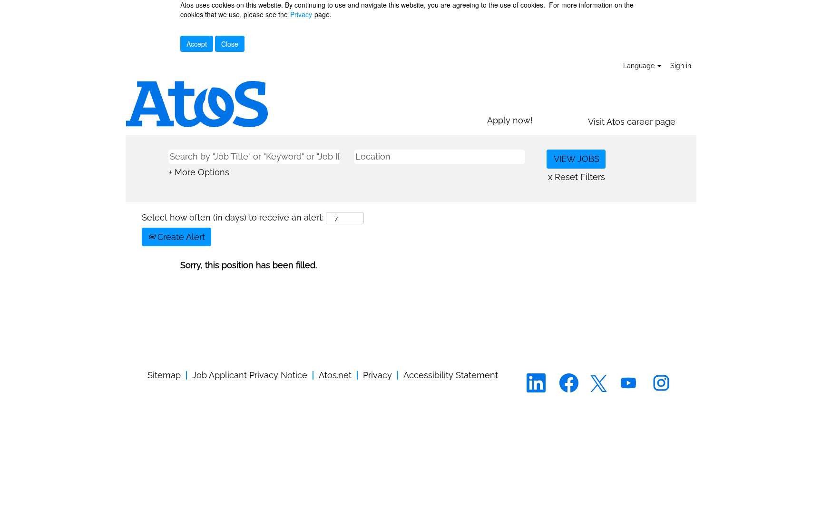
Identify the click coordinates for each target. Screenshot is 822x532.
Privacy (301, 14)
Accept (196, 44)
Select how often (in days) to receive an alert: (232, 217)
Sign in (680, 66)
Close (229, 44)
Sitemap (164, 375)
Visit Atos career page (631, 122)
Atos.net (335, 375)
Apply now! (510, 120)
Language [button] (639, 66)
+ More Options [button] (199, 172)
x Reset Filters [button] (576, 177)
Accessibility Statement (450, 375)
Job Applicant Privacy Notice (249, 375)
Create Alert (180, 237)
